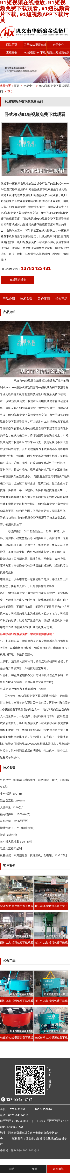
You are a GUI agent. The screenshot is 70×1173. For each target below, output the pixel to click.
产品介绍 (9, 299)
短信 (35, 1169)
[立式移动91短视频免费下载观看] (51, 1033)
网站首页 (11, 44)
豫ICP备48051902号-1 (25, 1150)
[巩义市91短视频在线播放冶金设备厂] (35, 37)
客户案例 (44, 299)
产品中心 (58, 44)
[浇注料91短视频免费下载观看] (51, 996)
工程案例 (11, 52)
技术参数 (26, 299)
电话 (11, 1169)
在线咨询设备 (18, 279)
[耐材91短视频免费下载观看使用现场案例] (16, 938)
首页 (16, 86)
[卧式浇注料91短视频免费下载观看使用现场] (51, 901)
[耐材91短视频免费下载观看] (16, 996)
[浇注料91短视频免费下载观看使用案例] (51, 938)
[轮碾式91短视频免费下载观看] (16, 1033)
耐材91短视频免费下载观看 (16, 1000)
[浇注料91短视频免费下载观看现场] (16, 901)
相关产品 (61, 299)
